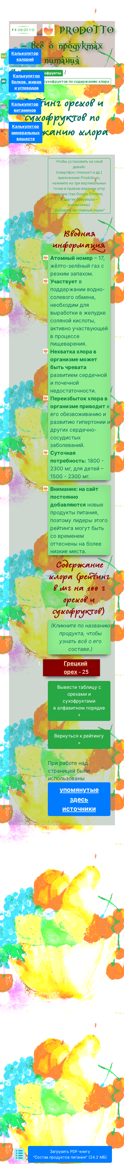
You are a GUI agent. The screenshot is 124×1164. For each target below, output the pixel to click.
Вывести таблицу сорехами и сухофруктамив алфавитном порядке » (79, 701)
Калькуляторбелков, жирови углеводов (26, 81)
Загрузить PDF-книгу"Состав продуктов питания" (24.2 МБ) (70, 1154)
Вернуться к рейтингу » (79, 739)
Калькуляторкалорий (25, 56)
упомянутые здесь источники (79, 799)
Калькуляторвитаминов (25, 107)
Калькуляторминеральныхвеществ (25, 132)
